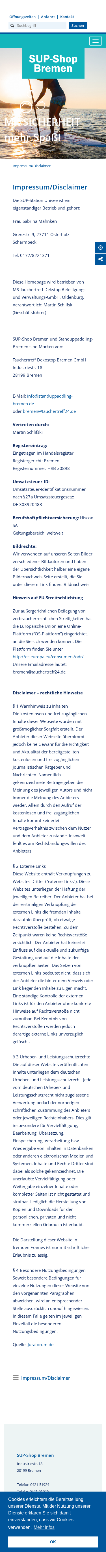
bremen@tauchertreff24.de (49, 411)
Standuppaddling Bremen (53, 82)
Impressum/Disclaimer (32, 165)
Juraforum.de (40, 1344)
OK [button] (53, 1542)
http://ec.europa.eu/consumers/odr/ (48, 656)
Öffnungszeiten (22, 16)
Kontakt (67, 16)
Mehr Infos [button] (44, 1527)
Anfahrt (48, 16)
